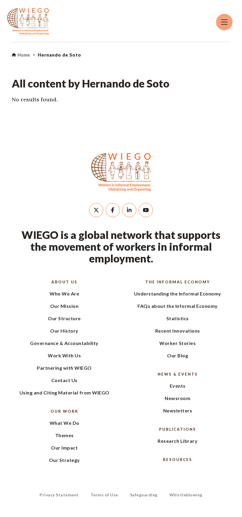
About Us (64, 282)
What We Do (64, 423)
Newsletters (177, 410)
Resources (177, 459)
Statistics (177, 318)
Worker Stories (177, 343)
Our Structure (64, 318)
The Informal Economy (177, 282)
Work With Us (64, 355)
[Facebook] (113, 210)
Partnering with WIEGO (64, 368)
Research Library (177, 441)
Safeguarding (144, 494)
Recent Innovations (177, 330)
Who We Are (64, 293)
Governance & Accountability (64, 343)
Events (178, 386)
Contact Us (64, 380)
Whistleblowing (185, 494)
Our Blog (177, 355)
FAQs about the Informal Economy (178, 306)
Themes (64, 435)
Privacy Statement (59, 494)
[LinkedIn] (129, 210)
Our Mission (64, 306)
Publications (177, 429)
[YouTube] (146, 210)
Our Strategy (64, 460)
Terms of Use (104, 494)
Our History (64, 330)
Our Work (64, 411)
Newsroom (177, 398)
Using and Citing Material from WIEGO (64, 392)
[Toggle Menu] (224, 22)
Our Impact (64, 447)
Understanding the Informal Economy (177, 293)
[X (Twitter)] (96, 210)
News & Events (178, 374)
